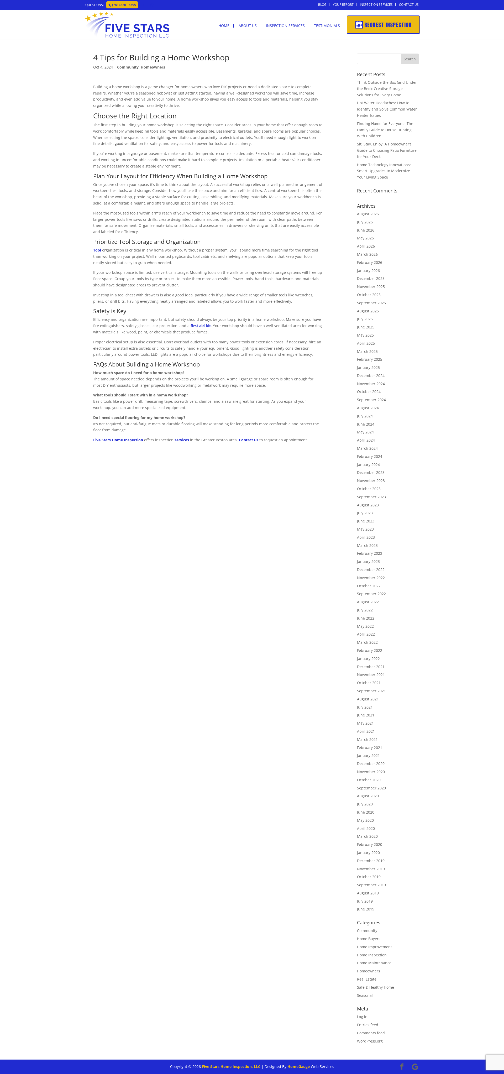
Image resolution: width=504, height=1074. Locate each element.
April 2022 (366, 634)
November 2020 (371, 771)
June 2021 (365, 714)
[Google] (151, 5)
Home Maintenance (374, 962)
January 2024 (368, 464)
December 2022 (371, 569)
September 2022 (371, 593)
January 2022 (368, 658)
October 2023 (369, 488)
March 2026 (367, 254)
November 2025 (371, 286)
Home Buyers (368, 938)
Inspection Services (376, 4)
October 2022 (369, 585)
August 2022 (368, 601)
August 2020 (368, 795)
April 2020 (366, 828)
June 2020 (365, 812)
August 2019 (368, 892)
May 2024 (365, 431)
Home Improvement (374, 946)
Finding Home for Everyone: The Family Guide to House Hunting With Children (385, 130)
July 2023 (365, 512)
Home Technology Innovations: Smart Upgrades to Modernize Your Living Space (384, 171)
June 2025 (365, 326)
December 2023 (371, 472)
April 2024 (366, 440)
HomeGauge (298, 1066)
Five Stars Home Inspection (118, 439)
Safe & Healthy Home (375, 987)
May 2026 (365, 237)
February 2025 (369, 359)
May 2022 (365, 626)
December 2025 (371, 278)
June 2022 (365, 618)
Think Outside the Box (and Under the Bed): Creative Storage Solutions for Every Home (387, 88)
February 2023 (369, 553)
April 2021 (366, 731)
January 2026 (368, 270)
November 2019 (371, 868)
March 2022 (367, 642)
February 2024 (369, 456)
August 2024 (368, 407)
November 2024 (371, 383)
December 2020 (371, 763)
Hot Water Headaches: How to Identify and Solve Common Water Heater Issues (387, 109)
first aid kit (201, 325)
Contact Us (409, 4)
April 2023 (366, 537)
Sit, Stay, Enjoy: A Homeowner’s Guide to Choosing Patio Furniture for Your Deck (387, 150)
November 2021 (371, 674)
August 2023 (368, 504)
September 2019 (371, 884)
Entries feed (367, 1024)
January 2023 (368, 561)
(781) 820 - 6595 (124, 5)
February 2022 (369, 650)
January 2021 (368, 755)
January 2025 (368, 367)
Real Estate (366, 979)
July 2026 (365, 221)
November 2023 (371, 480)
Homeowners (153, 67)
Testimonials (327, 26)
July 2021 (365, 707)
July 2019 (365, 901)
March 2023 (367, 545)
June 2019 (365, 909)
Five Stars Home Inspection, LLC (231, 1066)
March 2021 (367, 739)
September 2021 (371, 690)
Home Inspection (372, 954)
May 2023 (365, 529)
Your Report (343, 4)
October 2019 (369, 876)
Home (223, 26)
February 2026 (369, 262)
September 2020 (371, 787)
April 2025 (366, 343)
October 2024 (369, 391)
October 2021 (369, 682)
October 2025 (369, 294)
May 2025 (365, 335)
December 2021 (371, 666)
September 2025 (371, 302)
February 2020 (369, 844)
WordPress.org (370, 1041)
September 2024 (371, 399)
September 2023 (371, 496)
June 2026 (365, 230)
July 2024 (365, 415)
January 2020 (368, 852)
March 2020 (367, 836)
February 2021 (369, 747)
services (182, 439)
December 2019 (371, 860)
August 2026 (368, 213)
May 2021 (365, 723)
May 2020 (365, 820)
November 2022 (371, 577)
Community (128, 67)
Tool (97, 250)
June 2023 (365, 520)
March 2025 (367, 351)
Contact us (248, 439)
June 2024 (365, 424)
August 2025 (368, 310)
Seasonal (365, 995)
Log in (362, 1016)
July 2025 (365, 318)
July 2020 (365, 803)
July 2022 (365, 609)
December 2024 (371, 375)
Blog (322, 4)
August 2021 (368, 698)
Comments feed (371, 1032)
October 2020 (369, 779)
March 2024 (367, 448)
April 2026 (366, 246)
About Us (248, 26)
